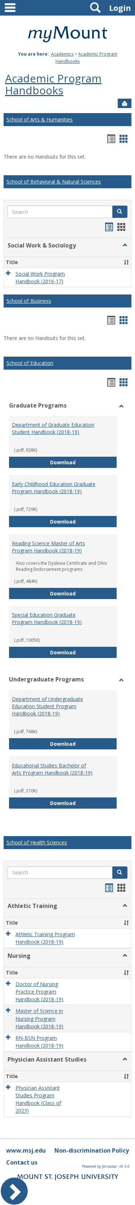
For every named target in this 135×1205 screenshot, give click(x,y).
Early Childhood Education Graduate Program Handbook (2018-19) (53, 488)
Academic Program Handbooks (53, 84)
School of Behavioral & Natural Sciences (53, 181)
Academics (62, 54)
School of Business (28, 300)
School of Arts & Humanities (39, 119)
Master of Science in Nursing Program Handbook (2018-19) (39, 1019)
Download (83, 462)
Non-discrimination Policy (91, 1150)
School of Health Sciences (36, 842)
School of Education (29, 363)
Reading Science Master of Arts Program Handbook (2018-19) (48, 547)
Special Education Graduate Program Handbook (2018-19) (47, 618)
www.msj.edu (26, 1150)
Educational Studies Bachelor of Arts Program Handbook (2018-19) (52, 769)
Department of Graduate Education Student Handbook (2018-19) (53, 428)
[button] (119, 212)
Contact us (21, 1162)
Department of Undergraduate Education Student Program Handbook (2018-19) (47, 706)
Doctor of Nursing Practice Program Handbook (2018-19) (39, 992)
